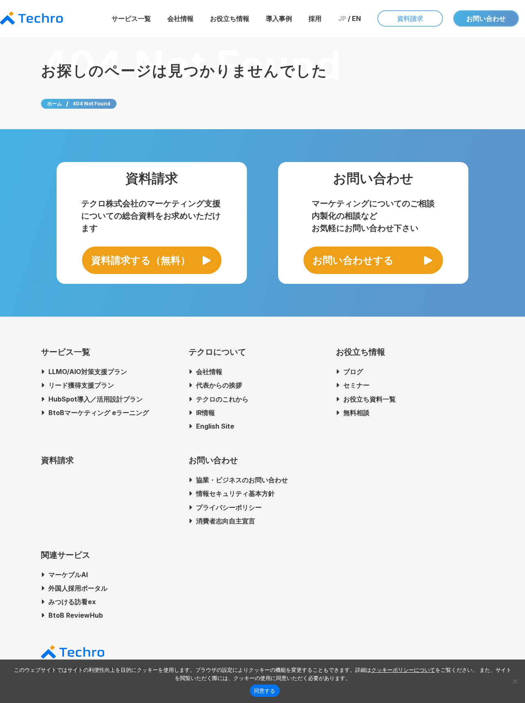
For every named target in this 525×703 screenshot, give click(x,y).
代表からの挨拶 (219, 385)
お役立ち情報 (229, 18)
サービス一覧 (131, 18)
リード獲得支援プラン (81, 385)
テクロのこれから (222, 399)
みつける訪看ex (72, 602)
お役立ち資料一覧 (369, 399)
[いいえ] (515, 681)
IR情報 (205, 413)
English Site (215, 426)
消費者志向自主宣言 (225, 521)
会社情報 (180, 18)
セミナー (356, 385)
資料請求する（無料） (140, 260)
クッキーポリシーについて (403, 669)
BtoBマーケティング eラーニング (98, 413)
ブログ (353, 371)
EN (356, 18)
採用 (315, 18)
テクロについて (217, 352)
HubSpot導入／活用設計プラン (95, 399)
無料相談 (356, 413)
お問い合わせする (353, 260)
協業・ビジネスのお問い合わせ (242, 480)
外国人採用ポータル (77, 588)
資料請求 (410, 18)
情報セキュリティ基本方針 (235, 493)
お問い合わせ (486, 18)
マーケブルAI (68, 575)
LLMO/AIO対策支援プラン (87, 371)
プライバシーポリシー (229, 507)
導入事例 (279, 18)
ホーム (54, 103)
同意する (265, 690)
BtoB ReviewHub (75, 615)
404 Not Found (91, 103)
